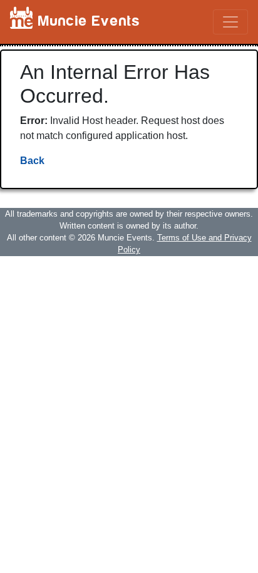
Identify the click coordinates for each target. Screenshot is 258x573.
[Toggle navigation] (230, 21)
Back (32, 160)
